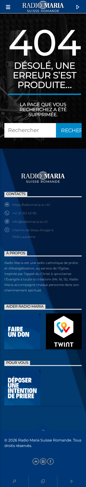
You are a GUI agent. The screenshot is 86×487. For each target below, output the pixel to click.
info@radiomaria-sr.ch (30, 222)
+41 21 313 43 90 (24, 213)
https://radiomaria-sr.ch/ (31, 205)
